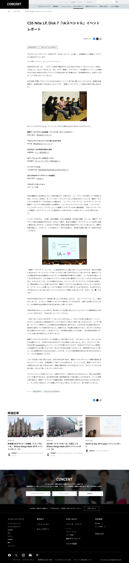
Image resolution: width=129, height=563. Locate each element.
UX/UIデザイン (37, 391)
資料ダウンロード (91, 6)
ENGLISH (99, 534)
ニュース (68, 528)
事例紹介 (56, 6)
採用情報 (98, 519)
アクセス (10, 536)
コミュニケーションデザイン (52, 391)
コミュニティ (11, 545)
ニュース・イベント (74, 524)
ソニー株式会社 (41, 152)
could (39, 178)
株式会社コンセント (44, 135)
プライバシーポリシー (29, 559)
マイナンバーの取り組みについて (83, 559)
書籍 (9, 542)
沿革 (9, 533)
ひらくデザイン (78, 6)
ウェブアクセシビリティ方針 (63, 559)
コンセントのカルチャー (14, 526)
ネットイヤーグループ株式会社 (46, 161)
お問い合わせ (103, 6)
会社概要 (10, 529)
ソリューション (66, 6)
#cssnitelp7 (40, 345)
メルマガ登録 (114, 6)
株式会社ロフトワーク (42, 144)
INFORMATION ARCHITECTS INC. (52, 170)
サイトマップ (16, 559)
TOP (9, 11)
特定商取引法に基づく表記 (45, 559)
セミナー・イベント (71, 531)
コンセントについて (44, 6)
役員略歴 (10, 539)
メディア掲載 (69, 535)
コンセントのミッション (14, 523)
